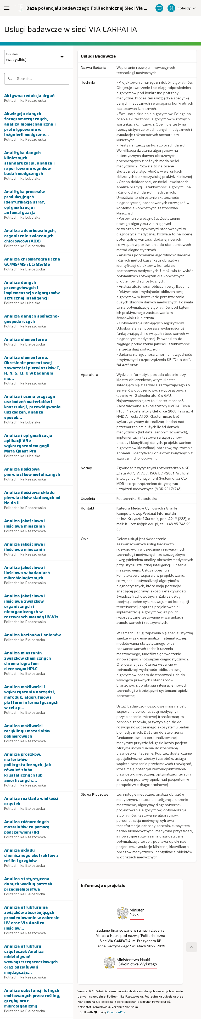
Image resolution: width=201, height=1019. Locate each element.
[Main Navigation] (7, 8)
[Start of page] (191, 947)
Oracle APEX (116, 1012)
